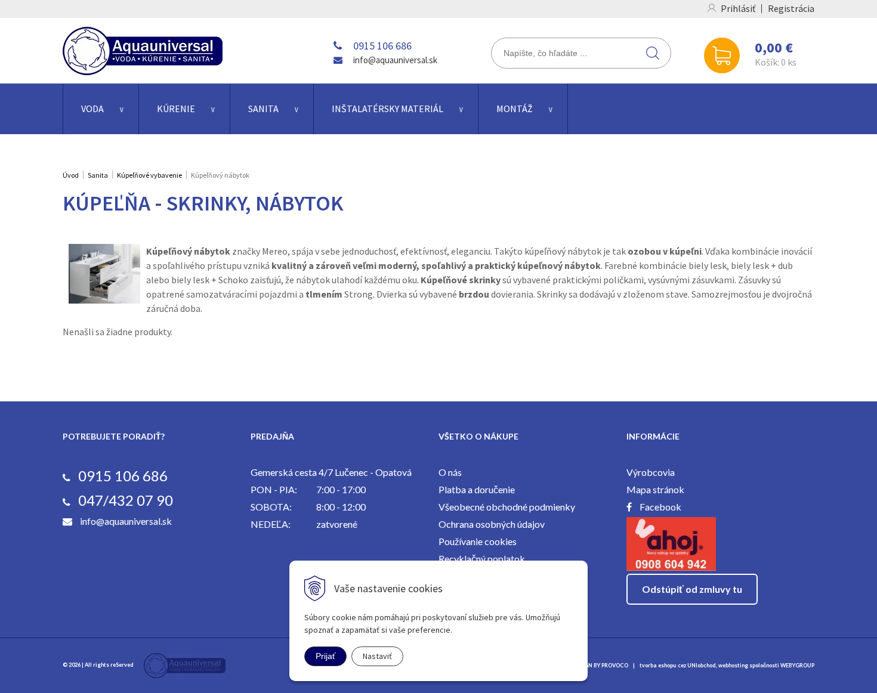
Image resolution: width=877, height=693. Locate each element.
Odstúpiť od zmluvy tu (692, 589)
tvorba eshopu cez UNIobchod (678, 665)
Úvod (71, 175)
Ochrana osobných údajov (491, 524)
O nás (450, 472)
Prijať (325, 656)
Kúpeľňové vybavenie (149, 175)
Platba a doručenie (476, 489)
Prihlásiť (738, 8)
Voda (92, 109)
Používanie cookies (477, 541)
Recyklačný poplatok (481, 558)
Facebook (660, 506)
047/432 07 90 (125, 500)
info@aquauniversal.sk (395, 60)
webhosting (733, 665)
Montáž (514, 109)
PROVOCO (614, 665)
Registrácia (791, 8)
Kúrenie (176, 109)
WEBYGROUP (797, 665)
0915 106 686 (382, 45)
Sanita (263, 109)
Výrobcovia (650, 472)
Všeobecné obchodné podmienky (506, 506)
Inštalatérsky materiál (387, 109)
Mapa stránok (655, 489)
